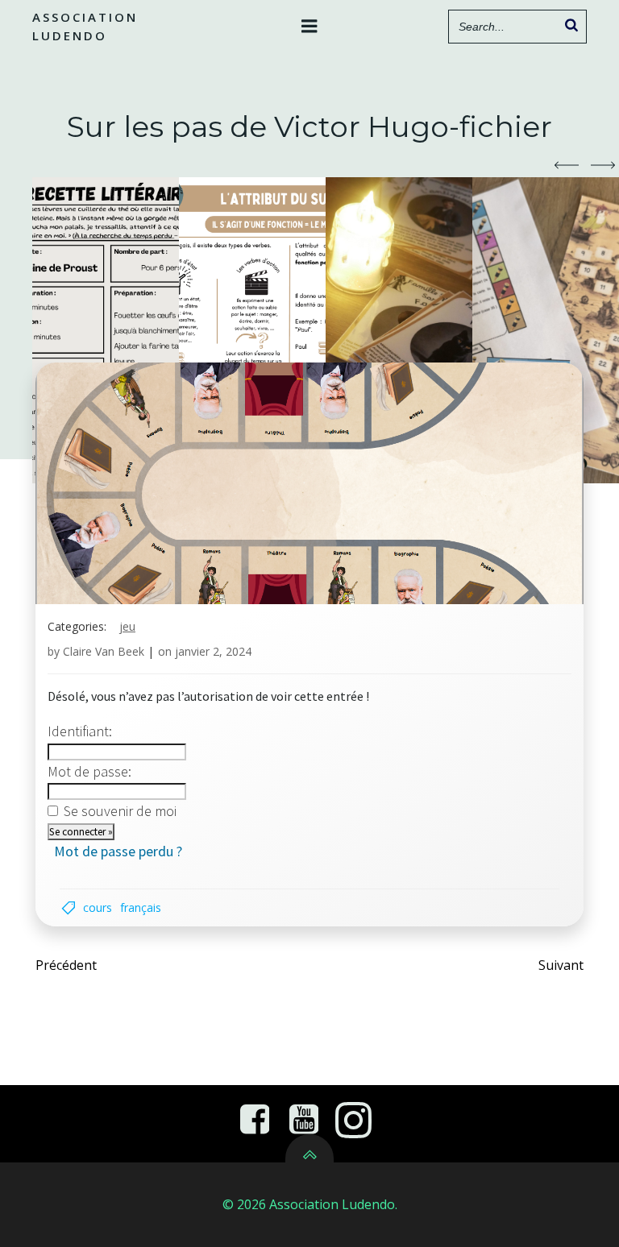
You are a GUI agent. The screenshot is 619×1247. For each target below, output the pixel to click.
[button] (567, 165)
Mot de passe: (89, 771)
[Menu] (309, 26)
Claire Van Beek (103, 651)
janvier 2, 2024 (213, 651)
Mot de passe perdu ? (118, 851)
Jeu (127, 626)
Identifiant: (80, 731)
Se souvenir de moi (120, 811)
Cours (97, 907)
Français (140, 907)
